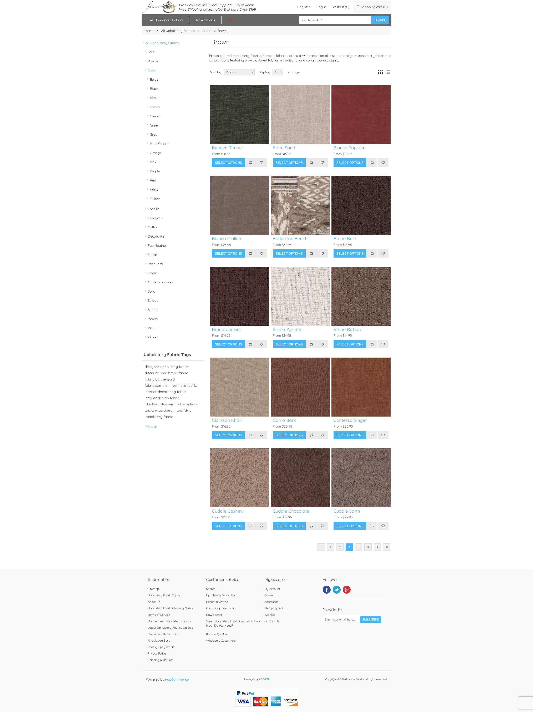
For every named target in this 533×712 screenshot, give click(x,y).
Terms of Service (159, 615)
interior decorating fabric (166, 391)
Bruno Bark (345, 238)
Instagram (347, 590)
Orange (156, 153)
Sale (151, 52)
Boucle (153, 61)
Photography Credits (161, 647)
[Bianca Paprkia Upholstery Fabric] (360, 114)
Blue (153, 98)
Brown (155, 107)
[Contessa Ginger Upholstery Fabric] (360, 387)
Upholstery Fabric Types (164, 595)
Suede (152, 310)
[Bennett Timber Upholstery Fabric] (239, 114)
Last (386, 547)
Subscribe (370, 619)
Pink (153, 162)
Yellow (155, 198)
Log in (321, 7)
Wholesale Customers (220, 640)
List (387, 72)
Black (154, 88)
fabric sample (156, 385)
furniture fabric (184, 385)
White (154, 189)
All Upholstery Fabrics (166, 20)
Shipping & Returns (160, 660)
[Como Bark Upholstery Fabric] (300, 387)
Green (154, 125)
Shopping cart (273, 608)
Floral (152, 255)
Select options (228, 162)
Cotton (153, 227)
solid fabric (184, 410)
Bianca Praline (226, 238)
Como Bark (284, 420)
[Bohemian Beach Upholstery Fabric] (300, 205)
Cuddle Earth (347, 511)
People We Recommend (164, 634)
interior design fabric (162, 398)
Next (377, 547)
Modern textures (160, 282)
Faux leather (157, 245)
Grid (380, 72)
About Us (154, 602)
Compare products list (220, 608)
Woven (153, 337)
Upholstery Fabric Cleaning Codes (170, 608)
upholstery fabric (159, 416)
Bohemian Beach (290, 238)
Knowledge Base (159, 640)
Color (152, 70)
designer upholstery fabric (167, 366)
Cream (155, 116)
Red (153, 180)
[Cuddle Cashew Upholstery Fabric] (239, 477)
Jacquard (155, 264)
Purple (155, 171)
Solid (151, 291)
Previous (321, 547)
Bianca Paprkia (349, 147)
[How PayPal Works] (266, 709)
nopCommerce (177, 679)
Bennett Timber (227, 147)
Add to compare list (250, 162)
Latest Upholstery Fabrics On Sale (170, 627)
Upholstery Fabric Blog (221, 595)
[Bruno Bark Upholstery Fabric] (360, 205)
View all (152, 426)
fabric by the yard (160, 379)
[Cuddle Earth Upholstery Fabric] (360, 477)
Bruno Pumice (287, 329)
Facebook (327, 590)
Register (303, 7)
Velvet (152, 319)
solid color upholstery (159, 410)
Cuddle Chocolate (291, 511)
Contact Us (271, 621)
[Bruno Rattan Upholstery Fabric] (360, 296)
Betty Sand (284, 147)
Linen (152, 273)
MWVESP (264, 679)
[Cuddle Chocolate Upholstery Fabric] (300, 477)
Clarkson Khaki (227, 420)
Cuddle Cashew (228, 511)
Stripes (153, 300)
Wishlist (269, 615)
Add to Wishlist (261, 162)
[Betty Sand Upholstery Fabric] (300, 114)
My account (272, 589)
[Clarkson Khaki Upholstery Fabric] (239, 387)
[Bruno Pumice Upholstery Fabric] (300, 296)
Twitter (337, 590)
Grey (153, 134)
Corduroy (155, 218)
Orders (269, 595)
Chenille (154, 209)
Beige (154, 79)
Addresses (271, 602)
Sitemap (153, 589)
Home (149, 31)
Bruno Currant (226, 329)
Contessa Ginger (350, 420)
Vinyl (151, 328)
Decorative (156, 236)
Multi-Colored (160, 143)
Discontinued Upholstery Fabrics (169, 621)
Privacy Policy (157, 653)
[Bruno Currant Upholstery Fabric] (239, 296)
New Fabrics (205, 20)
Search (380, 20)
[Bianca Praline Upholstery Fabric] (239, 205)
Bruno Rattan (347, 329)
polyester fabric (187, 404)
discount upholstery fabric (166, 373)
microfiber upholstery (159, 404)
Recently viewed (217, 602)
